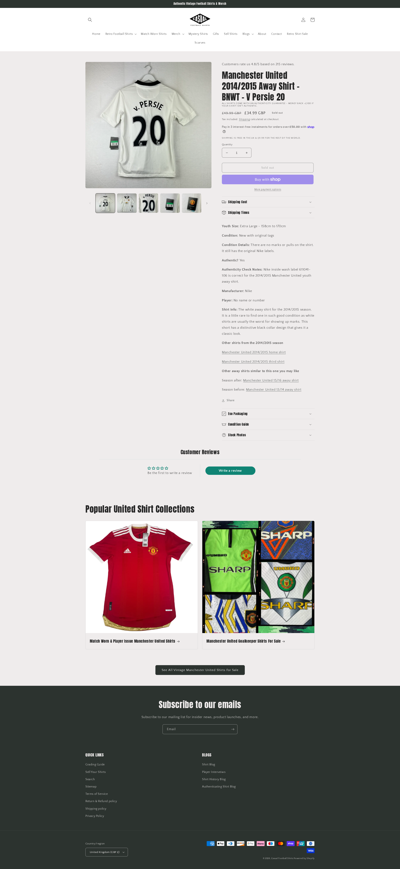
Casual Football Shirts (282, 858)
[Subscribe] (232, 729)
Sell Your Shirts (95, 772)
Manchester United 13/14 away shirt (273, 389)
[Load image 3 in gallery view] (148, 203)
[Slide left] (90, 203)
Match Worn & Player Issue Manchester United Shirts (132, 641)
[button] (90, 19)
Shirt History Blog (214, 779)
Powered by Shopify (304, 858)
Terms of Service (96, 794)
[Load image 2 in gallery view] (126, 203)
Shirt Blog (208, 764)
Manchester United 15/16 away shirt (271, 380)
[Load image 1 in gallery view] (105, 203)
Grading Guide (95, 764)
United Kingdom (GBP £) (105, 852)
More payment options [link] (267, 189)
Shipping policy (95, 808)
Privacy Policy (94, 816)
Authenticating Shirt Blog (219, 786)
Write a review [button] (230, 471)
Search (90, 779)
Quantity (227, 144)
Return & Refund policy (101, 801)
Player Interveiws (213, 772)
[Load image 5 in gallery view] (191, 203)
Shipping (244, 119)
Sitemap (90, 786)
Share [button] (231, 400)
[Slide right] (206, 203)
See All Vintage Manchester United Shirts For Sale (200, 670)
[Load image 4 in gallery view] (170, 203)
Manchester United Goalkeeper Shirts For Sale (243, 641)
